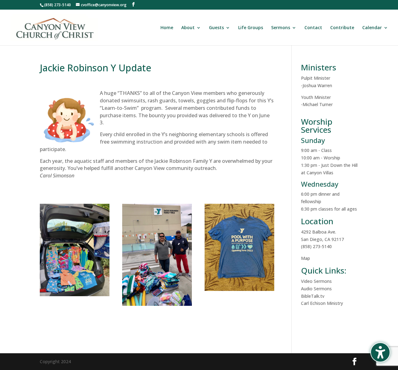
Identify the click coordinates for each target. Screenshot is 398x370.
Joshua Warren (317, 85)
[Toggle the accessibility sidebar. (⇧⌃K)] (380, 352)
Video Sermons (316, 281)
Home (166, 27)
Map (305, 258)
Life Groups (250, 27)
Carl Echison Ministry (322, 303)
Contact (313, 27)
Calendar (372, 27)
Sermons (280, 27)
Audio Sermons (316, 289)
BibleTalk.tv (312, 296)
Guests (216, 27)
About (188, 27)
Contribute (342, 27)
